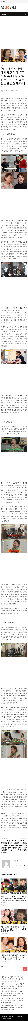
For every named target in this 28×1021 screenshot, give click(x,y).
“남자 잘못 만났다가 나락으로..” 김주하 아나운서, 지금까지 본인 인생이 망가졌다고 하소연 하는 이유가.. (12, 979)
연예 (2, 65)
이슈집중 (7, 90)
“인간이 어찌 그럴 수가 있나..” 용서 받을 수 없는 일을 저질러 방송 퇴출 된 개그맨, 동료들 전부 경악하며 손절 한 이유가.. (13, 899)
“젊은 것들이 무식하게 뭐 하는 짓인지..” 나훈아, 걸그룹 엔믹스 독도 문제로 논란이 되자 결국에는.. (12, 993)
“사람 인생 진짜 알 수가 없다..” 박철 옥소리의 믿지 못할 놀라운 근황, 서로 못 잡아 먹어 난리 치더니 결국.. (12, 986)
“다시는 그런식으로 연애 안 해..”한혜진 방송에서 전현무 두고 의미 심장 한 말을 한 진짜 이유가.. (13, 929)
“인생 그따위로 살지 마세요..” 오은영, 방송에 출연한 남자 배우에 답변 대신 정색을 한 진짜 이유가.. (12, 1007)
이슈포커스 (13, 1016)
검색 (2, 966)
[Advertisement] (14, 34)
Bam (10, 1018)
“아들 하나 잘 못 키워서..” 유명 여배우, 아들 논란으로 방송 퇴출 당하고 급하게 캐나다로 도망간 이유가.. (14, 957)
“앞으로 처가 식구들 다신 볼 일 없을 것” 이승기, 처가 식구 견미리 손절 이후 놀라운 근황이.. (12, 1000)
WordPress (4, 1018)
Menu (4, 14)
